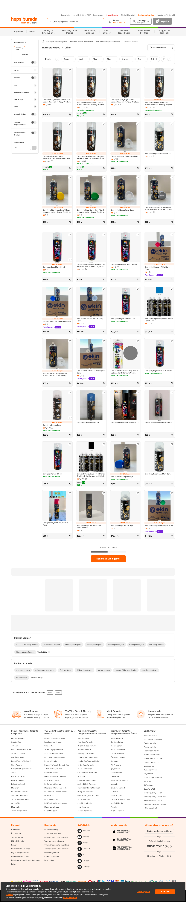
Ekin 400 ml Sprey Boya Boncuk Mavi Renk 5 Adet (159, 320)
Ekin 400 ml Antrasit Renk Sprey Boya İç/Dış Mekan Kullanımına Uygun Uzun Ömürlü (91, 265)
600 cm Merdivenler (84, 811)
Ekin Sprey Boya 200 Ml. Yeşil (122, 525)
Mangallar (15, 788)
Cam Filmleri (115, 776)
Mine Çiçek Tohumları (85, 742)
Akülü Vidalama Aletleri (19, 795)
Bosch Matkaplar (50, 811)
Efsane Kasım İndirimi (151, 751)
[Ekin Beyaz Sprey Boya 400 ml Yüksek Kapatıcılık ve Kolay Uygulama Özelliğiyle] (125, 83)
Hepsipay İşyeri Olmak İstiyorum (56, 837)
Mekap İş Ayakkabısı (51, 807)
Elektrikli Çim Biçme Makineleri (88, 788)
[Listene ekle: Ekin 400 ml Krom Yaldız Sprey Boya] (137, 123)
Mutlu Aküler (49, 795)
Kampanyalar (98, 15)
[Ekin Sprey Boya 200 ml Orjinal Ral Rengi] (57, 506)
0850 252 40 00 (159, 846)
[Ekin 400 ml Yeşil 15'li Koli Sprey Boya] (159, 506)
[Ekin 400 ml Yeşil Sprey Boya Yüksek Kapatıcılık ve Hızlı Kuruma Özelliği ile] (91, 190)
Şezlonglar (114, 761)
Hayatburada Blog (50, 830)
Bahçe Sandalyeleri (118, 750)
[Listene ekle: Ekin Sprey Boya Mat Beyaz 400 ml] (137, 234)
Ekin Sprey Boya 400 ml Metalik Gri (158, 153)
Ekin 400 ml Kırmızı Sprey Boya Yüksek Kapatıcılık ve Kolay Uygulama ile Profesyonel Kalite (159, 103)
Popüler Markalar (150, 747)
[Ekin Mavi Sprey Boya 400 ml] (91, 405)
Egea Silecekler (83, 807)
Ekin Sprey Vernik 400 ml (52, 474)
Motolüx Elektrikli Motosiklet (54, 738)
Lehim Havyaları (117, 795)
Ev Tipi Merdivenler (84, 769)
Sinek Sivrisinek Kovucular (21, 750)
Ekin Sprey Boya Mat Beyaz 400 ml (124, 264)
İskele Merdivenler (84, 750)
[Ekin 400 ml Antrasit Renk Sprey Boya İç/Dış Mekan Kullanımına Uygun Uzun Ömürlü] (91, 247)
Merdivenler (15, 807)
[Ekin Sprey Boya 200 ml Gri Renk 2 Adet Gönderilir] (91, 506)
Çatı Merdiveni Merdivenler (87, 773)
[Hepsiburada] (24, 19)
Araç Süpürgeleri (117, 738)
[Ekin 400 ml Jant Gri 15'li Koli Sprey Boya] (91, 302)
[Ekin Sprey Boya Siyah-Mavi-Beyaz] (159, 457)
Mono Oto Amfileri (83, 799)
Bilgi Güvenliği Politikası (19, 853)
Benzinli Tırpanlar (17, 780)
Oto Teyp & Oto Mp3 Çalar (120, 799)
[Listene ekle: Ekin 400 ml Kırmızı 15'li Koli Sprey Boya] (171, 234)
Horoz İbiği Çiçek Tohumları (87, 746)
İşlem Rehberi (49, 860)
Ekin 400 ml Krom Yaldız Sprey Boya (124, 156)
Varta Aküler (48, 746)
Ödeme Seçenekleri (51, 853)
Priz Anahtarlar (116, 765)
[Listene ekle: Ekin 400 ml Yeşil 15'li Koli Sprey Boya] (171, 493)
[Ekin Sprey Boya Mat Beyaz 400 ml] (125, 247)
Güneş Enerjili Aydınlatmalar (21, 769)
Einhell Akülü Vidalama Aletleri (55, 776)
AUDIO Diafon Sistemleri (53, 769)
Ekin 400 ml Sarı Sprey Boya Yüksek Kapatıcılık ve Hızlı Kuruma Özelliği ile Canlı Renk (56, 211)
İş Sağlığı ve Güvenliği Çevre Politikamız (25, 860)
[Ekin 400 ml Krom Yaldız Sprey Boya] (125, 137)
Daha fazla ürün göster (108, 558)
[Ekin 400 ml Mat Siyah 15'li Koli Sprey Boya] (91, 354)
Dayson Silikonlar (50, 761)
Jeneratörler (15, 803)
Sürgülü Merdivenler (84, 803)
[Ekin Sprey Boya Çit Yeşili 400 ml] (125, 302)
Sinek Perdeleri (16, 765)
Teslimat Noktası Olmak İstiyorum (56, 849)
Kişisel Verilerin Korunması (20, 849)
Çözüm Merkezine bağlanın (159, 831)
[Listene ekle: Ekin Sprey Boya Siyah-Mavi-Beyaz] (171, 444)
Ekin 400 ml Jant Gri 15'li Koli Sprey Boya (90, 320)
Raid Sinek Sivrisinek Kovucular (55, 803)
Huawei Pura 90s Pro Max (153, 758)
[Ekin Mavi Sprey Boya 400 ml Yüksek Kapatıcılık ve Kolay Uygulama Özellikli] (91, 137)
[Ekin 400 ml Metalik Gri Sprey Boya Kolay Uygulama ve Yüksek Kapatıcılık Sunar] (159, 190)
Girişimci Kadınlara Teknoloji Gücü (56, 845)
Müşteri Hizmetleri (128, 15)
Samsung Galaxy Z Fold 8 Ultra (155, 797)
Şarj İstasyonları (116, 746)
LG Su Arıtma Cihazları (52, 784)
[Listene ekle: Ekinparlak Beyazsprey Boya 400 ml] (171, 392)
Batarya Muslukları (117, 811)
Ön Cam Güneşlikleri (118, 757)
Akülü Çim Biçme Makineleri (87, 757)
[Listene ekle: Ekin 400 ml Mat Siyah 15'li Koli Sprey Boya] (103, 341)
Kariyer (13, 845)
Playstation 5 (148, 774)
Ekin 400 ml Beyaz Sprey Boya (122, 210)
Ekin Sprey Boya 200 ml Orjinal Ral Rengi (55, 524)
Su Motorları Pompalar (19, 792)
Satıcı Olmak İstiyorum (52, 833)
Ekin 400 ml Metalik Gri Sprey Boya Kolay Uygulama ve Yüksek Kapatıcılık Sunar (159, 208)
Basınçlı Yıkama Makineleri (21, 761)
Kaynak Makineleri (117, 753)
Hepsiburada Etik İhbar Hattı (159, 856)
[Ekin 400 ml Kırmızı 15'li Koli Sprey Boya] (159, 247)
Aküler (13, 773)
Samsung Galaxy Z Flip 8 (153, 800)
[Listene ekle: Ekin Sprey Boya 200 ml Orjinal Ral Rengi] (69, 493)
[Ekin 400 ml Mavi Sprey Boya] (125, 457)
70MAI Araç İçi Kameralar (53, 750)
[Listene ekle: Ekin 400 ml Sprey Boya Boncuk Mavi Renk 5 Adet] (171, 289)
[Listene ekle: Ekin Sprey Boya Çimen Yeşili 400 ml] (171, 341)
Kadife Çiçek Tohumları (85, 765)
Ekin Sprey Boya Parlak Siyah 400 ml (124, 422)
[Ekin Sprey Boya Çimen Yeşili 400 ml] (159, 354)
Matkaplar (114, 784)
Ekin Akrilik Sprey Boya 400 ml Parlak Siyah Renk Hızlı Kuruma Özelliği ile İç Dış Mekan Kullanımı (91, 475)
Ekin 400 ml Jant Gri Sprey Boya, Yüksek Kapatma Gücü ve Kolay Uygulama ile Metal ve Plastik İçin (55, 374)
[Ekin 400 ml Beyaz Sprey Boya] (125, 190)
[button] (57, 114)
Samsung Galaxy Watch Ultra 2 (155, 804)
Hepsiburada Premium (146, 15)
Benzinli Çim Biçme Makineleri (88, 761)
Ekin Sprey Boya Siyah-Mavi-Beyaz (158, 474)
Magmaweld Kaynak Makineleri (55, 788)
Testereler (114, 792)
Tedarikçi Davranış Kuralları (54, 841)
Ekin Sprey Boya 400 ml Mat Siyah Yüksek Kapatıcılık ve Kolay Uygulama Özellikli (91, 103)
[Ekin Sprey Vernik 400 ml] (57, 457)
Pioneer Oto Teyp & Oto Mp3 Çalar (56, 765)
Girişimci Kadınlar (112, 15)
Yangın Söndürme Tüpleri (20, 799)
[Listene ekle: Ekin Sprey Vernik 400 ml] (69, 444)
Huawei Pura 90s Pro (151, 762)
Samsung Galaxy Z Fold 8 (153, 793)
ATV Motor (15, 746)
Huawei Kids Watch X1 (152, 755)
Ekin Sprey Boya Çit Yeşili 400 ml (123, 319)
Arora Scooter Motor (51, 780)
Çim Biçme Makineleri (118, 788)
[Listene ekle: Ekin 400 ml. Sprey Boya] (69, 392)
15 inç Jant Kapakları (85, 792)
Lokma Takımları (117, 773)
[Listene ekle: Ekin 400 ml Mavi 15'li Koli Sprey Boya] (69, 289)
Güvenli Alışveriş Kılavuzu (20, 856)
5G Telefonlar (148, 785)
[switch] (33, 62)
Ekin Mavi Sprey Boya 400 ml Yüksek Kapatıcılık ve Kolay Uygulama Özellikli (91, 157)
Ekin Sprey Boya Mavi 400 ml (54, 267)
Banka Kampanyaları (52, 856)
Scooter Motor (16, 742)
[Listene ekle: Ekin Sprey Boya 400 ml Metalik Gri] (171, 123)
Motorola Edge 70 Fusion (153, 777)
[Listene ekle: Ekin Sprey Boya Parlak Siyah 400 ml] (137, 392)
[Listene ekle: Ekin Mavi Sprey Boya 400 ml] (103, 392)
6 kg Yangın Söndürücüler (86, 780)
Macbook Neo (149, 766)
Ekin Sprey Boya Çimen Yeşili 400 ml (158, 371)
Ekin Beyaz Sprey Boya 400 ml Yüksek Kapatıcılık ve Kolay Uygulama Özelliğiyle (125, 101)
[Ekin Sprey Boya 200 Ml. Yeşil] (125, 506)
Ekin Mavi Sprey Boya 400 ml (88, 422)
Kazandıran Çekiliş (150, 770)
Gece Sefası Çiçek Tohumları (87, 795)
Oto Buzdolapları (117, 742)
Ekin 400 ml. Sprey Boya (52, 425)
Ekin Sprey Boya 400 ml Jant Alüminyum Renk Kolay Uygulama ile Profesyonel (56, 157)
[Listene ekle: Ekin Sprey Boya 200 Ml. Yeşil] (137, 493)
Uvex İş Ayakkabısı (51, 799)
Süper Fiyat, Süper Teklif (82, 15)
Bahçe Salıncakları (18, 776)
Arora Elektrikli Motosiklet (53, 753)
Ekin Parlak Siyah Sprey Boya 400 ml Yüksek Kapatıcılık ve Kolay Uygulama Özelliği (57, 101)
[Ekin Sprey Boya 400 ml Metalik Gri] (159, 137)
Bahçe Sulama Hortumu (119, 780)
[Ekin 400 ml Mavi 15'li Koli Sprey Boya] (57, 302)
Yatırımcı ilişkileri (17, 837)
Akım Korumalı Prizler (19, 811)
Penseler (114, 807)
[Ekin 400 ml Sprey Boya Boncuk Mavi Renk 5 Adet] (159, 302)
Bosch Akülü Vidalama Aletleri (55, 757)
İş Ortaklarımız (16, 833)
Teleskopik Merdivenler (85, 753)
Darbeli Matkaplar (83, 738)
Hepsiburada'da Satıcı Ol (166, 15)
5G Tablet (147, 781)
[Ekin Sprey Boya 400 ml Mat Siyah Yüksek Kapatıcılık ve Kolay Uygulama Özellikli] (91, 83)
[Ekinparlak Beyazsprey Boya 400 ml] (159, 405)
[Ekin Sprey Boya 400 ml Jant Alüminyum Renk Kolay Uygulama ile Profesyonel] (57, 137)
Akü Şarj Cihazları (117, 803)
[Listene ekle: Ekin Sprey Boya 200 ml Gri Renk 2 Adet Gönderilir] (103, 493)
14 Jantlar (81, 776)
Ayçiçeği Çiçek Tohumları (86, 784)
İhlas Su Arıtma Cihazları (53, 742)
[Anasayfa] (43, 41)
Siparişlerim (65, 15)
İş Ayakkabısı (115, 769)
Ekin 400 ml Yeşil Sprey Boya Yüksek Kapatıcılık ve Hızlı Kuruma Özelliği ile (90, 211)
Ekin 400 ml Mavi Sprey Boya (122, 477)
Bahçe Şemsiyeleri (18, 784)
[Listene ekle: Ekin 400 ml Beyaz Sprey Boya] (137, 177)
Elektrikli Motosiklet (18, 738)
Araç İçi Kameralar (18, 757)
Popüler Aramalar (150, 743)
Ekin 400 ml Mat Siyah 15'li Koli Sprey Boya (91, 372)
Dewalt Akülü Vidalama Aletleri (55, 792)
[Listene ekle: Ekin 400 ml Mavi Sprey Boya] (137, 444)
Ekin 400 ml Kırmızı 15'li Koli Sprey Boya (157, 268)
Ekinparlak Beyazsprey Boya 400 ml (158, 422)
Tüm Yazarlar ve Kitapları (153, 739)
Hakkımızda (15, 830)
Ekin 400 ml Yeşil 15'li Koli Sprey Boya (159, 525)
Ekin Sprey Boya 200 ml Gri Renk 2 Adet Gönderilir (90, 526)
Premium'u (26, 23)
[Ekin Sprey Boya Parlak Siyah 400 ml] (125, 405)
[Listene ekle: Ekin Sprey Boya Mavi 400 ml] (69, 234)
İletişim (13, 864)
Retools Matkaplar (51, 773)
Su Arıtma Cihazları (18, 753)
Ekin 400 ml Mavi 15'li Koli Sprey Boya (57, 321)
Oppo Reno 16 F (149, 789)
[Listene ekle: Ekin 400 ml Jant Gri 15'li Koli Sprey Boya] (103, 289)
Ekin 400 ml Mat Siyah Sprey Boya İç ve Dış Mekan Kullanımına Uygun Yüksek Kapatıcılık (124, 372)
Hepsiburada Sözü (150, 735)
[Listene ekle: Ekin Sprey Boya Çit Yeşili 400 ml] (137, 289)
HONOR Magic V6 (150, 808)
